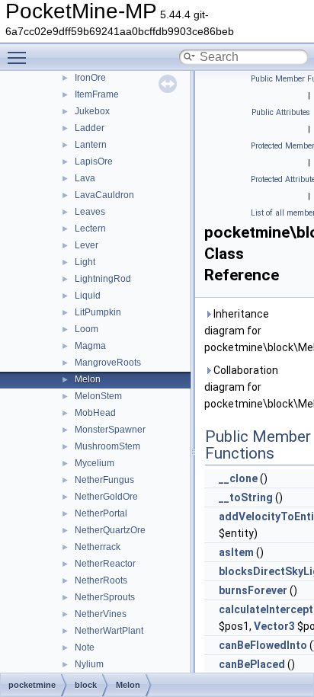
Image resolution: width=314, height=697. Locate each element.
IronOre (90, 77)
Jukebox (92, 111)
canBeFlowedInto (263, 645)
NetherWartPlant (109, 630)
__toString (246, 497)
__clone (238, 478)
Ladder (89, 128)
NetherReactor (105, 563)
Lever (86, 245)
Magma (90, 346)
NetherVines (101, 614)
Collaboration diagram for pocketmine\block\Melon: (256, 387)
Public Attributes (281, 112)
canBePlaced (252, 664)
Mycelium (94, 463)
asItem (236, 552)
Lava (85, 178)
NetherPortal (101, 513)
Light (85, 262)
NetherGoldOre (106, 496)
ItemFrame (97, 94)
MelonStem (98, 396)
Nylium (89, 664)
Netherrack (97, 547)
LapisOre (94, 161)
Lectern (90, 228)
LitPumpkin (98, 312)
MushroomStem (107, 446)
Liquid (88, 295)
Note (85, 647)
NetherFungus (104, 480)
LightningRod (103, 278)
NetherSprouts (105, 597)
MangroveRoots (108, 362)
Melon (88, 379)
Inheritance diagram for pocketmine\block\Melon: (256, 330)
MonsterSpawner (110, 429)
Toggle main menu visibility (20, 57)
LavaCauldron (104, 195)
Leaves (90, 211)
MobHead (95, 413)
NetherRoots (101, 580)
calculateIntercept (266, 609)
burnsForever (253, 590)
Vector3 (274, 626)
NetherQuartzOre (110, 530)
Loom (86, 329)
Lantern (91, 144)
